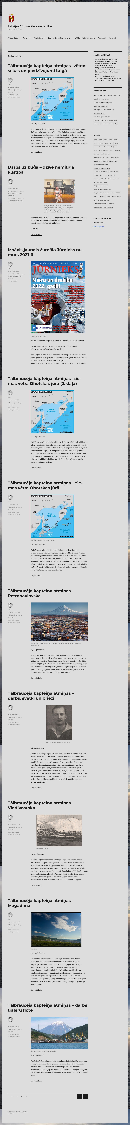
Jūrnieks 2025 (98, 179)
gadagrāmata (105, 154)
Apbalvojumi (112, 147)
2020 (105, 140)
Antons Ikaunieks (100, 147)
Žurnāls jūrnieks (110, 124)
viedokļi (98, 124)
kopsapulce (98, 182)
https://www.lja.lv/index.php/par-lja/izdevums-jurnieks (63, 363)
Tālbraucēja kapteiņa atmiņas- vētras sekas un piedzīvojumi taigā (47, 68)
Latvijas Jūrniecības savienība (30, 26)
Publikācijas (38, 38)
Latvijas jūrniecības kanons (59, 38)
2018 (95, 140)
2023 (95, 143)
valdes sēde (98, 207)
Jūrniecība (97, 161)
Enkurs (96, 154)
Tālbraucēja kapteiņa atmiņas (105, 120)
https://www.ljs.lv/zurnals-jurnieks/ (49, 349)
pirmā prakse (116, 196)
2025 (106, 143)
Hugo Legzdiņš (99, 157)
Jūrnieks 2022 (113, 171)
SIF (95, 200)
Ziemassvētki (108, 207)
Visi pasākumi (99, 227)
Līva (9, 84)
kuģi (9, 203)
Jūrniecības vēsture (100, 171)
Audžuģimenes (115, 150)
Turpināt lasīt (36, 152)
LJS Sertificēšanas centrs (85, 38)
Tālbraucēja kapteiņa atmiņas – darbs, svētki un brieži (41, 696)
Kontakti (112, 38)
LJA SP (117, 193)
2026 (111, 143)
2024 (101, 143)
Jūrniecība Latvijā (101, 99)
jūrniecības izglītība (110, 161)
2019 (100, 140)
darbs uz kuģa (16, 198)
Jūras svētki (115, 157)
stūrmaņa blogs (103, 200)
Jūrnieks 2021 (12, 281)
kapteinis (116, 179)
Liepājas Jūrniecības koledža (103, 193)
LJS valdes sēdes (101, 106)
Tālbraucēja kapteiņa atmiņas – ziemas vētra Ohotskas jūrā (45, 485)
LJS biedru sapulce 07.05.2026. (105, 76)
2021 (9, 620)
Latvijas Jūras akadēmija (102, 189)
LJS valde (102, 196)
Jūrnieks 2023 (98, 175)
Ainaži (117, 143)
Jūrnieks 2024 (110, 175)
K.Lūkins (108, 179)
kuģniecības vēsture (101, 186)
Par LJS (26, 38)
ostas (108, 196)
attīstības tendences (101, 150)
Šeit (83, 341)
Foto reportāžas (114, 95)
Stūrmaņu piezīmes (102, 117)
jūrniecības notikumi (101, 164)
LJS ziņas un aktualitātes (104, 109)
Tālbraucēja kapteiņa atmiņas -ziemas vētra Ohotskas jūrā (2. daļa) (44, 381)
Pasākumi (102, 38)
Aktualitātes (13, 38)
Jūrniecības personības (15, 200)
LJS (95, 196)
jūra (23, 198)
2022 (9, 95)
